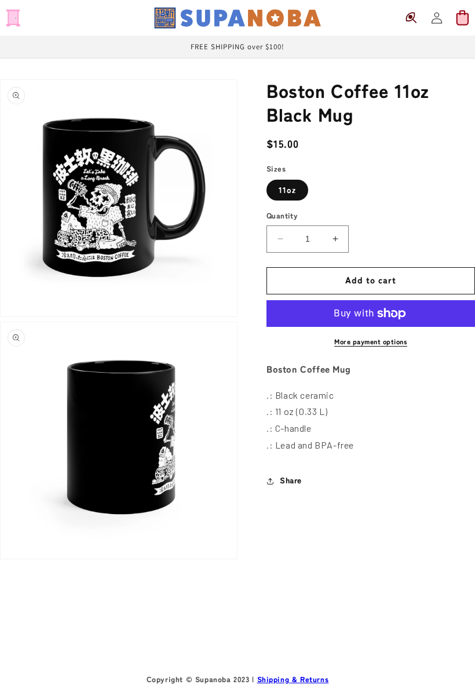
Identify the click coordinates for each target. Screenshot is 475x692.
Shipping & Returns (293, 679)
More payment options (370, 341)
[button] (12, 18)
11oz (287, 190)
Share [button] (291, 480)
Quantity (282, 216)
